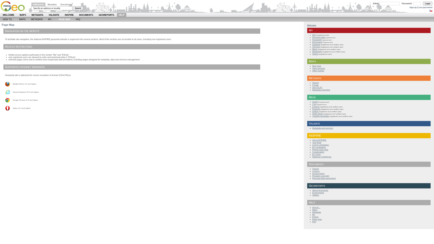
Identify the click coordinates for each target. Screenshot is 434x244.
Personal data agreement (324, 178)
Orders (315, 54)
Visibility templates (320, 116)
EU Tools (316, 154)
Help (122, 15)
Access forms (318, 173)
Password (316, 40)
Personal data (318, 37)
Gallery (315, 102)
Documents (66, 4)
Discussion (317, 42)
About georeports (320, 190)
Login (427, 4)
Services (316, 47)
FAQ (78, 19)
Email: (376, 3)
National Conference (321, 157)
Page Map (64, 19)
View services (318, 68)
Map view (316, 66)
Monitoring (317, 51)
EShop (315, 217)
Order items (317, 114)
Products (316, 109)
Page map (317, 219)
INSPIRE (69, 15)
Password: (407, 3)
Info (314, 35)
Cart (314, 104)
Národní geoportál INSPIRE (14, 6)
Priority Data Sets (320, 150)
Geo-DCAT (317, 87)
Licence (316, 107)
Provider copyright (320, 176)
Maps (23, 15)
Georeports (106, 15)
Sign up (413, 7)
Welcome (8, 15)
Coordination (318, 152)
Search (78, 8)
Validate (54, 15)
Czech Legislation (320, 145)
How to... (8, 19)
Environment (318, 193)
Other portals (318, 71)
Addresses (38, 4)
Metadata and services (322, 128)
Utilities (315, 195)
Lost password (425, 7)
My (313, 215)
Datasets (316, 44)
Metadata (52, 4)
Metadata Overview (321, 90)
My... (50, 19)
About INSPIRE (319, 140)
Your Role (316, 142)
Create (315, 85)
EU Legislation (319, 147)
